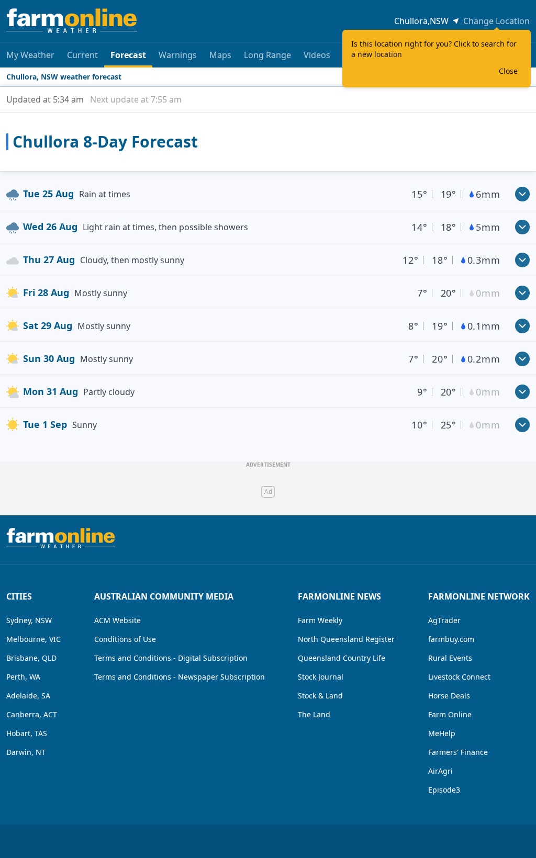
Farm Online (450, 714)
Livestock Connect (459, 677)
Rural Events (450, 658)
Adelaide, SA (28, 696)
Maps (220, 55)
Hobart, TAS (26, 733)
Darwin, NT (26, 752)
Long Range (267, 55)
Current (82, 55)
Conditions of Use (125, 639)
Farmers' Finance (458, 752)
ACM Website (117, 620)
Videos (317, 55)
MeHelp (441, 733)
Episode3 (444, 790)
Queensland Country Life (341, 658)
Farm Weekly (320, 620)
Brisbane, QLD (31, 658)
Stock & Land (320, 696)
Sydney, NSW (29, 620)
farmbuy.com (451, 639)
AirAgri (440, 771)
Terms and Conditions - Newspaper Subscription (179, 677)
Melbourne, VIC (33, 639)
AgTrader (444, 620)
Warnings (178, 55)
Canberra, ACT (31, 714)
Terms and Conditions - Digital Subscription (171, 658)
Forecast (128, 55)
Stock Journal (320, 677)
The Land (314, 714)
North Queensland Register (346, 639)
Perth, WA (23, 677)
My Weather (30, 55)
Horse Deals (449, 696)
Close (508, 71)
